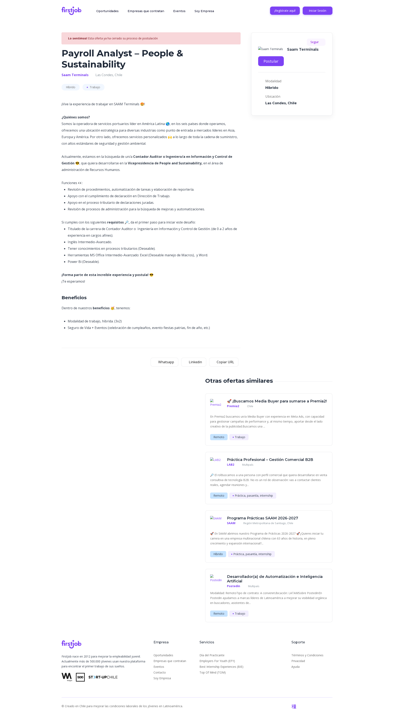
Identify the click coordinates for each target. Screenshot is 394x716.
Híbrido (70, 87)
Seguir (315, 42)
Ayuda (295, 667)
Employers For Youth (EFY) (217, 661)
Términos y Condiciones (307, 655)
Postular (270, 61)
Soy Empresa (204, 11)
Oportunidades (107, 11)
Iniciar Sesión (317, 11)
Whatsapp (165, 362)
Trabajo (94, 87)
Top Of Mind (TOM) (212, 672)
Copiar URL (225, 362)
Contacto (159, 672)
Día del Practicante (211, 655)
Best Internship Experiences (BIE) (221, 667)
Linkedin (195, 362)
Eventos (179, 11)
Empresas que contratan (146, 11)
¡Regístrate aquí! (285, 11)
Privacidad (298, 661)
